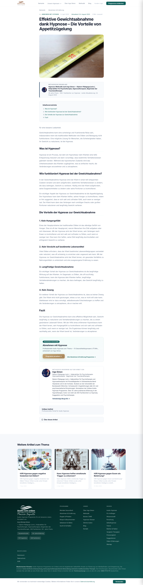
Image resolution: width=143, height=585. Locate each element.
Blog (89, 3)
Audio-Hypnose (112, 510)
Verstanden (119, 581)
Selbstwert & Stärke (66, 523)
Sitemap (109, 544)
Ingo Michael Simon (23, 522)
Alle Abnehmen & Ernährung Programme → (81, 357)
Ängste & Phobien (65, 516)
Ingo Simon (71, 87)
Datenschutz (21, 558)
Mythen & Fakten (112, 529)
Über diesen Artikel (51, 419)
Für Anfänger (111, 513)
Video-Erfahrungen (113, 541)
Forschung (110, 519)
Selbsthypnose (111, 523)
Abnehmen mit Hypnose (50, 14)
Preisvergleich (111, 535)
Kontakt (85, 529)
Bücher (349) (87, 516)
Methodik (82, 3)
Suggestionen (111, 538)
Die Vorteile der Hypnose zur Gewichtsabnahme (61, 114)
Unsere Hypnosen (54, 3)
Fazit (46, 117)
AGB (18, 561)
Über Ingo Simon (70, 3)
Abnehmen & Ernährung (56, 10)
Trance (109, 526)
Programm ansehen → (54, 356)
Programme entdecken (116, 3)
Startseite (41, 3)
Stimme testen (87, 523)
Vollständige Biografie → (61, 398)
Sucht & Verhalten (65, 526)
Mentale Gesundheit (66, 510)
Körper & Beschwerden (67, 519)
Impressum (20, 555)
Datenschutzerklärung (87, 581)
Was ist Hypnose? (51, 109)
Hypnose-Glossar (89, 519)
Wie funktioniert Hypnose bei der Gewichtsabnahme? (63, 112)
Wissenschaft (111, 516)
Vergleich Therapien (113, 532)
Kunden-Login (99, 3)
